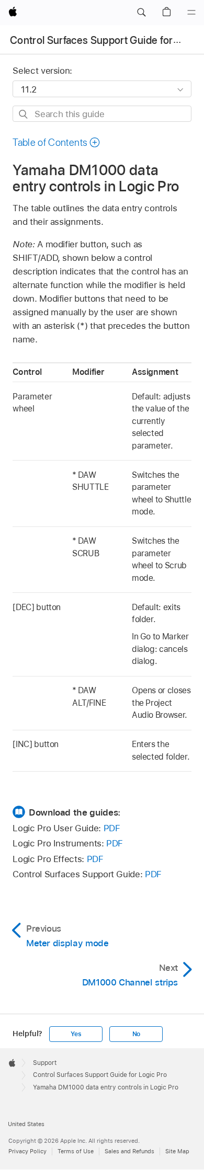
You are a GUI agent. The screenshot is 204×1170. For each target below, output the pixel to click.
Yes (76, 1034)
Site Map (177, 1151)
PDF (112, 828)
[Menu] (191, 12)
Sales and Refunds (129, 1151)
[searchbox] (102, 114)
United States (26, 1124)
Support (44, 1062)
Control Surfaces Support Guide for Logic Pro (100, 1075)
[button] (141, 12)
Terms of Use (76, 1151)
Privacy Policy (27, 1151)
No (136, 1034)
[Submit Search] (23, 114)
